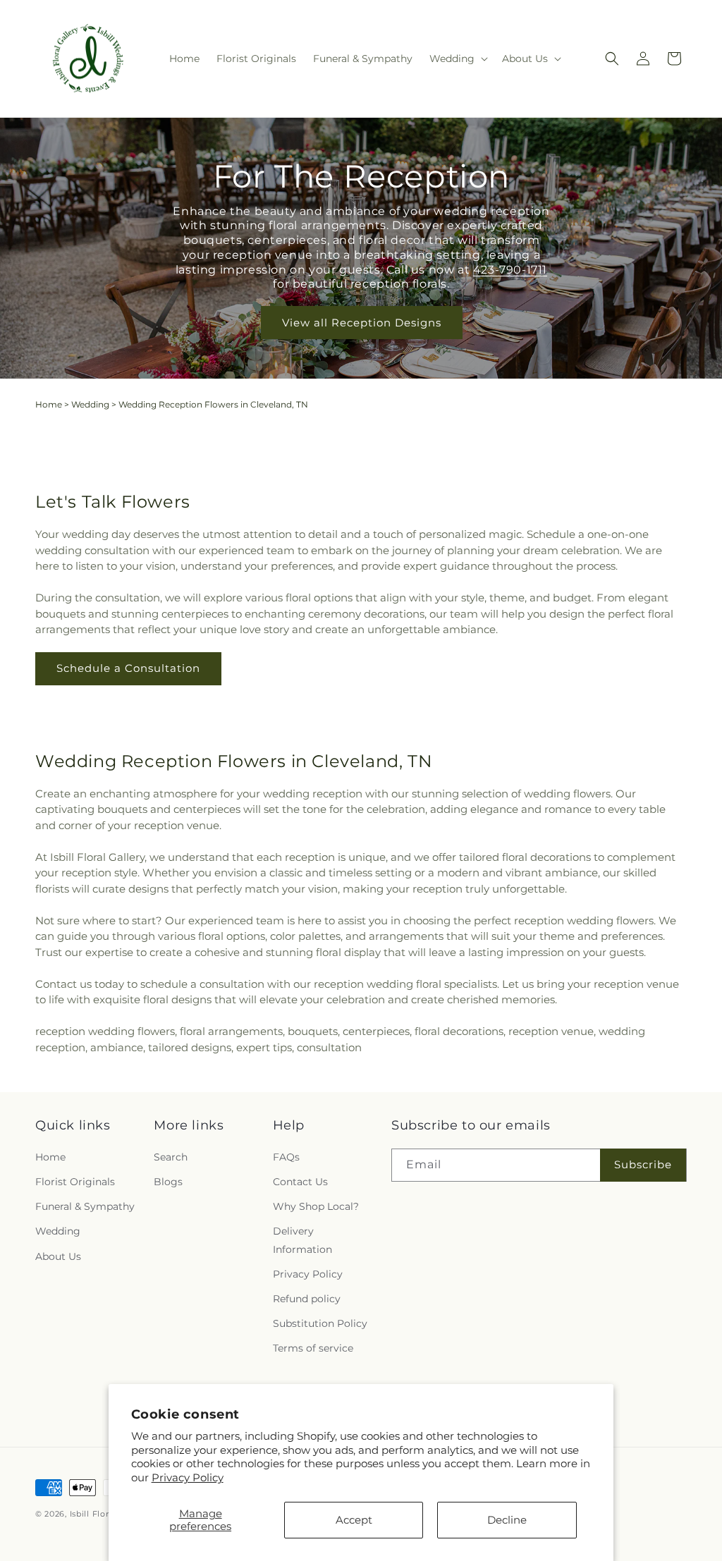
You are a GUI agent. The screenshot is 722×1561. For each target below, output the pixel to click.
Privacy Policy (188, 1477)
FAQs (286, 1157)
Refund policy (307, 1298)
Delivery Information (302, 1240)
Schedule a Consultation (128, 668)
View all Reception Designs (361, 322)
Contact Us (300, 1181)
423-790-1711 (509, 269)
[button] (457, 58)
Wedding (90, 404)
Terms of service (313, 1348)
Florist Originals (75, 1181)
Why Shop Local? (316, 1206)
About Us (58, 1256)
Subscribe (643, 1164)
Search (171, 1157)
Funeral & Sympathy (85, 1206)
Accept (354, 1519)
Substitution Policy (320, 1323)
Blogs (168, 1181)
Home (48, 404)
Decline (507, 1519)
